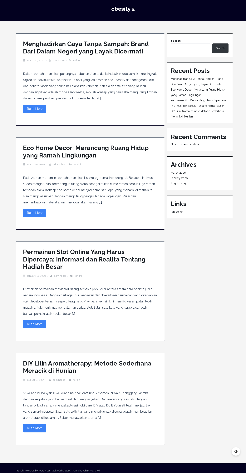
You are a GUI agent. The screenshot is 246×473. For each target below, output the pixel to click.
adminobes (59, 60)
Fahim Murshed (91, 470)
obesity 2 (123, 9)
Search (176, 40)
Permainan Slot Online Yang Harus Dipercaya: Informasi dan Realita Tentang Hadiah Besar (84, 259)
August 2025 (178, 183)
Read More (34, 109)
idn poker (177, 211)
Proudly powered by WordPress (33, 470)
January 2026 (179, 178)
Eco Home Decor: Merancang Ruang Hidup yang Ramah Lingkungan (86, 151)
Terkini (76, 60)
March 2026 (178, 172)
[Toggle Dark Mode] (236, 451)
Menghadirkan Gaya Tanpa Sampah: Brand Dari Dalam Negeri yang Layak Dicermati (86, 47)
